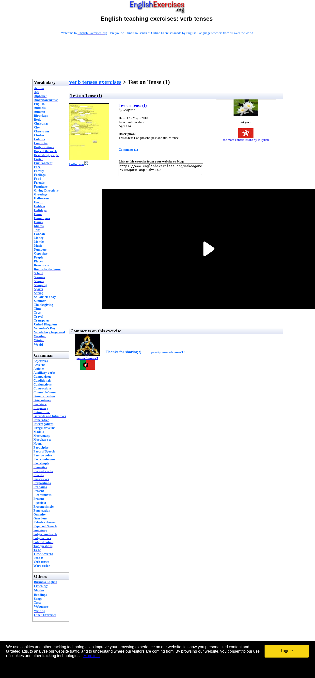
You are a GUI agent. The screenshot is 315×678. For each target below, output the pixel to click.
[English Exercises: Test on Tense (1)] (89, 159)
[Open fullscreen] (86, 164)
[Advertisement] (157, 63)
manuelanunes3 (87, 358)
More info (91, 656)
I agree (287, 651)
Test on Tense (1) (133, 105)
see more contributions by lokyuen (246, 140)
